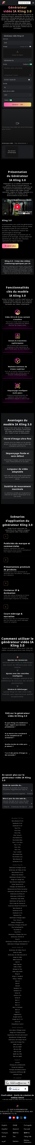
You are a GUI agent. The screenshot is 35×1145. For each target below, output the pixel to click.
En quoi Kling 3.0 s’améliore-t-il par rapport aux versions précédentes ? (16, 725)
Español (5, 1129)
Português (28, 1125)
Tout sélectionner (20, 143)
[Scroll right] (31, 151)
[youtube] (13, 1117)
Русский (27, 1129)
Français (5, 1133)
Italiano (16, 1141)
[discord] (10, 1117)
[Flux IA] (3, 2)
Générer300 (17, 104)
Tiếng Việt (27, 1136)
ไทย (14, 1136)
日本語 (15, 1125)
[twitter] (21, 1117)
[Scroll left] (3, 151)
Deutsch (16, 1129)
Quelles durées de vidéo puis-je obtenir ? (16, 745)
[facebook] (17, 1117)
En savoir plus (10, 246)
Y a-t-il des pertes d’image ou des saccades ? (16, 754)
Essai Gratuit (24, 3)
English (4, 1125)
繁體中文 (27, 1133)
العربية (3, 1141)
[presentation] (17, 53)
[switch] (30, 46)
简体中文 (16, 1133)
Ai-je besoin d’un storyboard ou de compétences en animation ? (16, 736)
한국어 (4, 1136)
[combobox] (17, 43)
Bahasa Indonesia (27, 1141)
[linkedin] (25, 1117)
